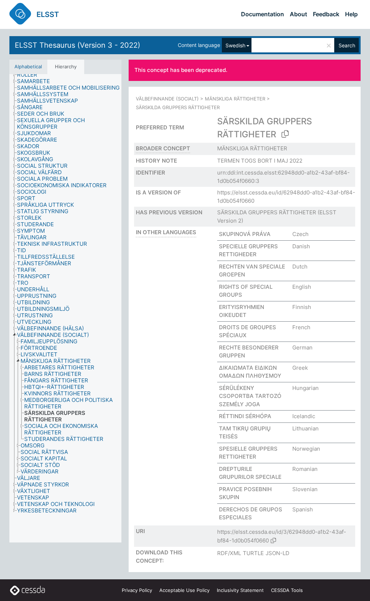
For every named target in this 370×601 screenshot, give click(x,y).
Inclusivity (240, 590)
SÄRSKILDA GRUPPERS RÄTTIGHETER (266, 212)
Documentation (262, 14)
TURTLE (253, 553)
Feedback (326, 14)
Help (351, 14)
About (298, 14)
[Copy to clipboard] (285, 134)
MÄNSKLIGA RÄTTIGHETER (235, 99)
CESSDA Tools (287, 590)
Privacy (137, 590)
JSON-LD (277, 553)
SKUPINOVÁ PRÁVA (245, 234)
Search (347, 45)
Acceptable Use (184, 590)
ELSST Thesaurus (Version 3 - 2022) (77, 45)
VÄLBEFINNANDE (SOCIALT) (167, 99)
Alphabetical (28, 66)
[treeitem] (30, 75)
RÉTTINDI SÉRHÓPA (245, 416)
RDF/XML (229, 553)
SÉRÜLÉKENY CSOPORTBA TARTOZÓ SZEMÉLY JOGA (250, 396)
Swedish (235, 45)
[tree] (65, 308)
